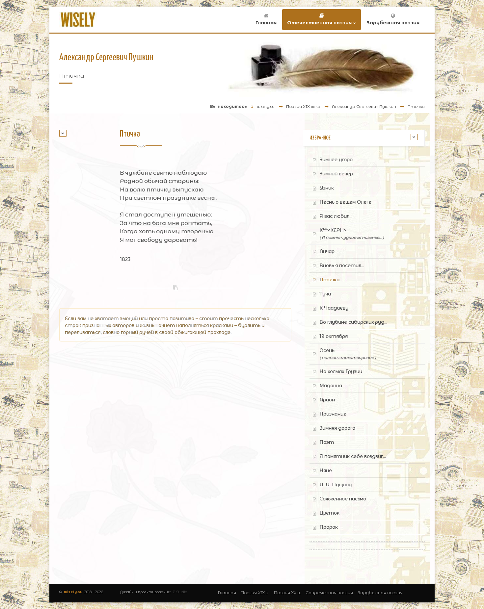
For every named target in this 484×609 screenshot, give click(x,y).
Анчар (327, 251)
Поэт (326, 442)
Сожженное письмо (342, 499)
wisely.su (266, 106)
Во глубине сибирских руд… (353, 322)
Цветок (329, 513)
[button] (63, 133)
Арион (327, 400)
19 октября (333, 336)
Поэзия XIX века (303, 106)
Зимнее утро (336, 160)
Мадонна (330, 386)
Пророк (328, 527)
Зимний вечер (336, 174)
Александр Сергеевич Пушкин (364, 106)
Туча (325, 294)
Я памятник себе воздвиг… (352, 456)
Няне (325, 470)
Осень (347, 353)
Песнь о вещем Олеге (345, 202)
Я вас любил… (335, 216)
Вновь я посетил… (341, 265)
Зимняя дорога (337, 428)
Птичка (329, 280)
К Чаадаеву (333, 308)
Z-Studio (180, 592)
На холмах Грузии (340, 371)
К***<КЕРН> (351, 233)
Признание (332, 414)
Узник (326, 188)
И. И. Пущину (335, 485)
